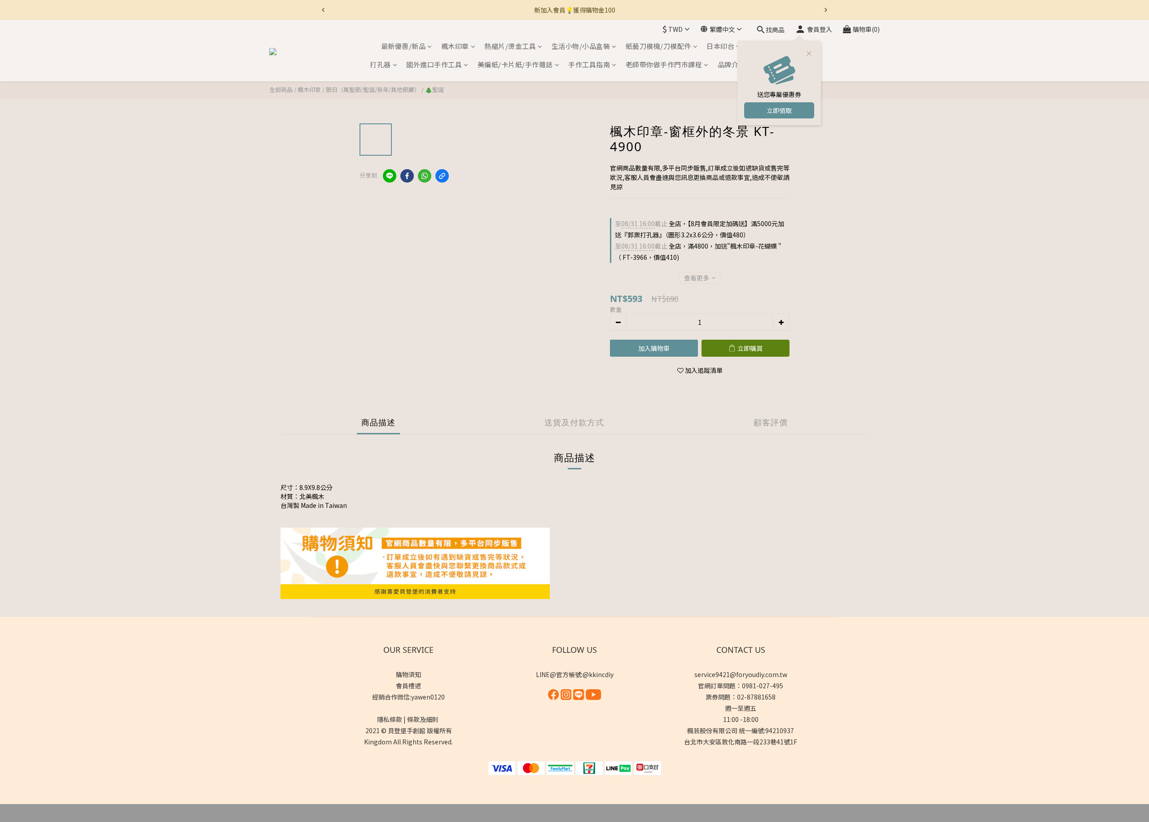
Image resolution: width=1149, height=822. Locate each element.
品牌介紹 (732, 65)
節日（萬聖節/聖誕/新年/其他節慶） (373, 89)
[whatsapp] (424, 176)
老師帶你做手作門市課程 (664, 65)
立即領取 (779, 110)
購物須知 (408, 674)
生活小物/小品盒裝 (581, 46)
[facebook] (407, 176)
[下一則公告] (826, 10)
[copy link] (442, 176)
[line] (389, 176)
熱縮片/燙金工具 (510, 46)
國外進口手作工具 (434, 65)
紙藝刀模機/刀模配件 (658, 46)
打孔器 (380, 65)
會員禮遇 (408, 685)
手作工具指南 (589, 65)
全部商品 (281, 89)
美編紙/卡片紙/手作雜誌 (515, 65)
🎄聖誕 (434, 89)
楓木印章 (455, 46)
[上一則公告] (323, 10)
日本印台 (720, 46)
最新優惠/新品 (403, 46)
